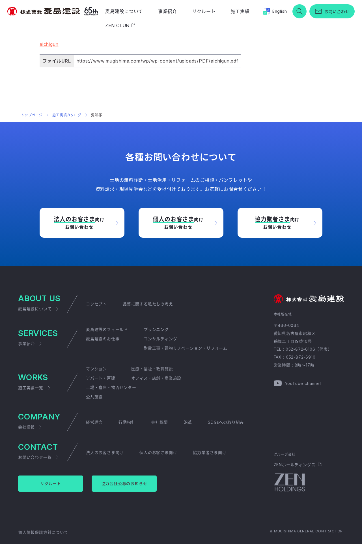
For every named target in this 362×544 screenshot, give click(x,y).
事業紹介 (167, 11)
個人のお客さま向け (158, 452)
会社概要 (159, 422)
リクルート (204, 11)
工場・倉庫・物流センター (111, 387)
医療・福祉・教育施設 (152, 368)
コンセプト (96, 303)
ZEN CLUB (117, 25)
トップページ (32, 115)
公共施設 (94, 396)
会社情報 (26, 427)
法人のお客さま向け (105, 452)
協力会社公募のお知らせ (124, 483)
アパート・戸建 (100, 378)
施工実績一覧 (30, 387)
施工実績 (239, 11)
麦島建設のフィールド (107, 329)
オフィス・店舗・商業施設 (156, 378)
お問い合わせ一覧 (34, 457)
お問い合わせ (337, 11)
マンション (96, 368)
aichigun (49, 44)
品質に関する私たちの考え (148, 303)
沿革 (188, 422)
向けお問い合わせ (79, 223)
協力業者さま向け (209, 452)
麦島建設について (124, 11)
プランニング (156, 329)
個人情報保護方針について (43, 532)
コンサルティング (160, 338)
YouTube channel (303, 383)
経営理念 (94, 422)
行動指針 (126, 422)
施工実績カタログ (66, 115)
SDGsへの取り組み (226, 422)
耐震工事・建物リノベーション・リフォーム (185, 348)
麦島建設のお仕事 (102, 338)
